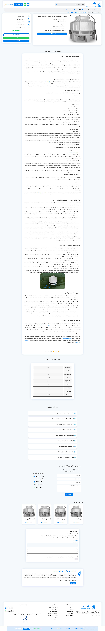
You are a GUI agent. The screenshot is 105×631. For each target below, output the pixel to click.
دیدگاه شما (75, 542)
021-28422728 (39, 476)
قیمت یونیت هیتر (70, 611)
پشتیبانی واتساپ (9, 610)
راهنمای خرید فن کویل (53, 607)
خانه (101, 12)
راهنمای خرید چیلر (54, 609)
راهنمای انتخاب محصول (78, 628)
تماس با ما (56, 619)
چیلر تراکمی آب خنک (48, 82)
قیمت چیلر (72, 607)
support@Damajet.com (10, 611)
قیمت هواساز (71, 609)
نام (77, 548)
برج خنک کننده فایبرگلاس (90, 12)
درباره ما (56, 617)
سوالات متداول (59, 628)
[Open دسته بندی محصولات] (86, 10)
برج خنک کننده (97, 12)
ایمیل (76, 552)
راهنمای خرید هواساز (54, 611)
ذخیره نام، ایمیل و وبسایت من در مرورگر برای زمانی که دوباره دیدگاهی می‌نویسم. (62, 556)
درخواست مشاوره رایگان (67, 338)
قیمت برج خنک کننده (70, 615)
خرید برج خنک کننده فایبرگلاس (43, 325)
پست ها (73, 583)
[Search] (57, 4)
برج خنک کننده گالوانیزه (73, 152)
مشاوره (52, 628)
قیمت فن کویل (71, 613)
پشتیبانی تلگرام (9, 608)
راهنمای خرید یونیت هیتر (53, 615)
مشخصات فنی (68, 628)
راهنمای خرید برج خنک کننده (41, 193)
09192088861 (39, 482)
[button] (52, 413)
